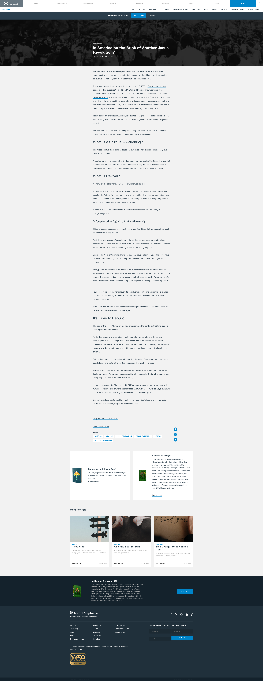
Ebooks (214, 9)
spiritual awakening (103, 440)
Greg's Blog (97, 44)
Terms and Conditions (83, 679)
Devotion (142, 9)
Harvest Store (120, 625)
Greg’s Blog (196, 9)
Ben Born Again (88, 3)
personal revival (143, 436)
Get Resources (93, 482)
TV (160, 9)
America (98, 436)
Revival (158, 436)
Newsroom (96, 632)
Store (191, 3)
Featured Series (253, 9)
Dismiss (152, 15)
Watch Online (139, 15)
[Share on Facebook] (183, 430)
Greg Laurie (99, 56)
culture (109, 436)
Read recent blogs (101, 426)
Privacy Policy (73, 679)
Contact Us (97, 635)
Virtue (206, 9)
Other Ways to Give (122, 629)
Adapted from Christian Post (105, 418)
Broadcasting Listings (180, 9)
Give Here (184, 591)
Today (133, 9)
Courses (224, 9)
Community (113, 3)
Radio (167, 9)
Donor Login (97, 639)
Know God (139, 3)
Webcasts (152, 9)
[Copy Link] (175, 440)
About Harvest (120, 632)
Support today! (157, 495)
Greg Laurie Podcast (237, 9)
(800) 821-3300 (76, 649)
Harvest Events (62, 3)
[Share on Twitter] (183, 435)
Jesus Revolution (124, 436)
